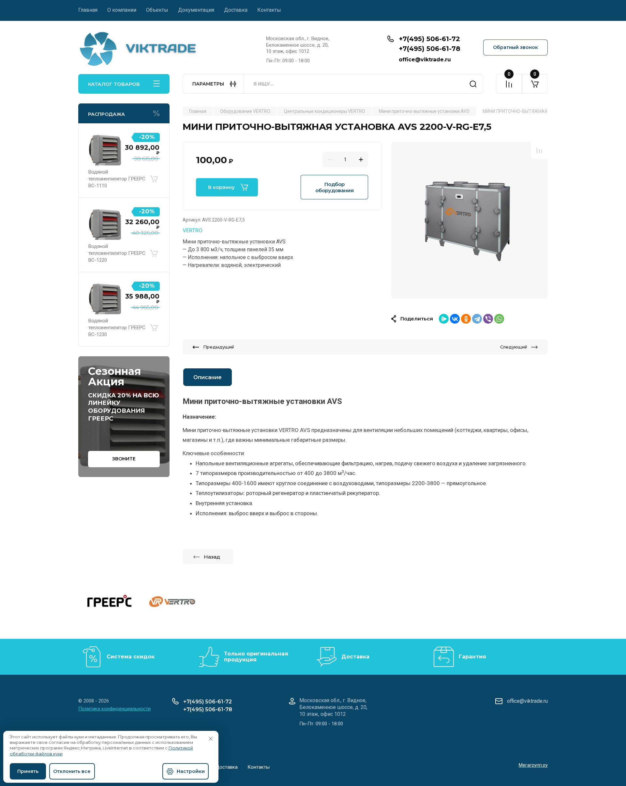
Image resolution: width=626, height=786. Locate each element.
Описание (207, 377)
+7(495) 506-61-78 (429, 49)
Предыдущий (218, 346)
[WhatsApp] (499, 319)
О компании (121, 10)
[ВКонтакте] (455, 319)
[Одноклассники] (466, 319)
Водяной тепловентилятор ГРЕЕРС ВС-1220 (116, 253)
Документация (196, 10)
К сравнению (539, 150)
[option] (469, 220)
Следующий (513, 346)
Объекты (157, 10)
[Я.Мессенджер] (444, 319)
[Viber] (488, 319)
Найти (473, 84)
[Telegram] (477, 319)
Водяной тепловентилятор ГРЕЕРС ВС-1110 (116, 179)
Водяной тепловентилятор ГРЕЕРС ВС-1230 (116, 327)
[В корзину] (153, 179)
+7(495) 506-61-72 (429, 39)
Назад (212, 557)
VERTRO (192, 230)
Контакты (269, 10)
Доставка (235, 10)
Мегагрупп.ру (533, 765)
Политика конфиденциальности (114, 709)
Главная (87, 10)
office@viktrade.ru (425, 59)
